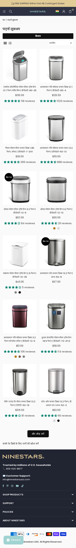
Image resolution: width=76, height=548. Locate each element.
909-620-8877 (14, 468)
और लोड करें (38, 434)
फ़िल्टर (38, 36)
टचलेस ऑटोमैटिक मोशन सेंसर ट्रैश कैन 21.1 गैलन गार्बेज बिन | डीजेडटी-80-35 (19, 88)
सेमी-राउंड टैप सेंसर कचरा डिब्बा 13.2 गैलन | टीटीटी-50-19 (19, 403)
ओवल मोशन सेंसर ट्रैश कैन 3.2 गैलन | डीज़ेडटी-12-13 (56, 211)
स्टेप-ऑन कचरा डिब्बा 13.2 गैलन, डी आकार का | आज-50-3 (56, 403)
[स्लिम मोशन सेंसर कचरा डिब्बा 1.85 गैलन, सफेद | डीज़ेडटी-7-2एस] (20, 127)
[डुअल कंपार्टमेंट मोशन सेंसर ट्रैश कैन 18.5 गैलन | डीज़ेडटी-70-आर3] (56, 316)
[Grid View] (5, 43)
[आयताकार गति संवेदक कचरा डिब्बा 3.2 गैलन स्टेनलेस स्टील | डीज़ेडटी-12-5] (20, 316)
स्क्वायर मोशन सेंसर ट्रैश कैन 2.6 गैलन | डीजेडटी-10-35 (19, 275)
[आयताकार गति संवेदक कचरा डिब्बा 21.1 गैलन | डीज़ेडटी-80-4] (56, 66)
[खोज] (10, 11)
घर (4, 19)
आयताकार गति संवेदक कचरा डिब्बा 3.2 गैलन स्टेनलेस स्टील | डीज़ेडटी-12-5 (20, 339)
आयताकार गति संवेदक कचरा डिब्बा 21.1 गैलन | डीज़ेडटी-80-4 (56, 88)
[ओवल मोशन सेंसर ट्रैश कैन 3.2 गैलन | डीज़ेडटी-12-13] (56, 188)
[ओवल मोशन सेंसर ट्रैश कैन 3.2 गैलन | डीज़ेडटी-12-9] (20, 188)
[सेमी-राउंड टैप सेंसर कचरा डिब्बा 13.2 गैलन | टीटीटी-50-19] (20, 380)
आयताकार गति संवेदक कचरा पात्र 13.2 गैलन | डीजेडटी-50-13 (56, 149)
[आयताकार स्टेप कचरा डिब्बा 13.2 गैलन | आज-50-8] (56, 252)
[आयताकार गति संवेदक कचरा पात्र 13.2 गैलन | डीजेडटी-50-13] (56, 127)
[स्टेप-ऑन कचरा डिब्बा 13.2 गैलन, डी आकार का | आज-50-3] (56, 380)
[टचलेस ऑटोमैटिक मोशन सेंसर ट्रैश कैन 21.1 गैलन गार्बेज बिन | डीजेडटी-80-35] (20, 66)
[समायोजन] (64, 11)
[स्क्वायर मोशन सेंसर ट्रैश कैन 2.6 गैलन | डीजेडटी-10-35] (20, 252)
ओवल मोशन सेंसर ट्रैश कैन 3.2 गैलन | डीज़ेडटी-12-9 (20, 211)
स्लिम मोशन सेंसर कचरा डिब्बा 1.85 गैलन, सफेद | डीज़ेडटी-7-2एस (19, 149)
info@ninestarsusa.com (16, 479)
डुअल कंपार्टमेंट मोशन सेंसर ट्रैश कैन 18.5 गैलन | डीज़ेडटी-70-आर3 (56, 339)
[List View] (10, 43)
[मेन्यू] (4, 11)
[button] (57, 11)
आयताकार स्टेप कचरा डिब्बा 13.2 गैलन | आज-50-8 (56, 275)
